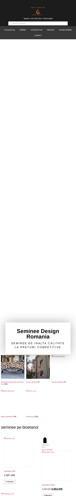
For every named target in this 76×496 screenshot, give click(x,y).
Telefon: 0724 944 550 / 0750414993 (38, 19)
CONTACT (38, 35)
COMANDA (10, 482)
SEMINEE (23, 30)
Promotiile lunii (9, 30)
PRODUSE (50, 30)
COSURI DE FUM (36, 30)
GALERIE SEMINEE (65, 30)
